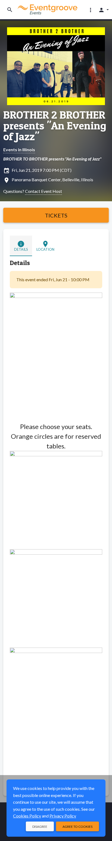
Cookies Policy (27, 815)
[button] (90, 9)
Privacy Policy (62, 815)
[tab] (21, 246)
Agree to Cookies (77, 827)
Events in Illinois (19, 149)
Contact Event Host (43, 191)
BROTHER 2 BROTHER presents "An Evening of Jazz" (54, 125)
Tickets (56, 215)
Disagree (39, 827)
